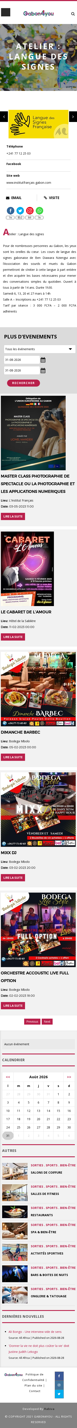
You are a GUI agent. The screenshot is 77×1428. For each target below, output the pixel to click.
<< (8, 1076)
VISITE (53, 197)
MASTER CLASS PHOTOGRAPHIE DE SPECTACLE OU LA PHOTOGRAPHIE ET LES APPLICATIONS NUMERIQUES (38, 484)
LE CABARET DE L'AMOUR (26, 612)
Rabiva (49, 1409)
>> (69, 1076)
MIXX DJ (8, 852)
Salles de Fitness (45, 1194)
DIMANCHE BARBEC (20, 732)
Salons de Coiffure (46, 1172)
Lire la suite (12, 516)
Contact (34, 1391)
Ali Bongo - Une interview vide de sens (35, 1332)
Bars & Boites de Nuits (49, 1275)
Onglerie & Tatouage (49, 1296)
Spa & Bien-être (43, 1232)
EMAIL (16, 197)
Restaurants (42, 1215)
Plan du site (33, 1385)
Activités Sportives (47, 1253)
